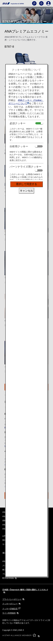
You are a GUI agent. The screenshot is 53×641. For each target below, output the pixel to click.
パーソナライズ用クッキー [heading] (25, 166)
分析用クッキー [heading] (19, 146)
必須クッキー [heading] (17, 123)
